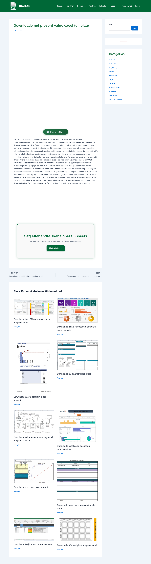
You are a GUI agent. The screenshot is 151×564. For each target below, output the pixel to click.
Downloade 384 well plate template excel (77, 545)
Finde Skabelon (55, 248)
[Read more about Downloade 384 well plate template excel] (77, 530)
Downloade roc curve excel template (31, 487)
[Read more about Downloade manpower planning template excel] (77, 480)
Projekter (70, 6)
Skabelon (113, 95)
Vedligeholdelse (115, 99)
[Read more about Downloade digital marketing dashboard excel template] (77, 310)
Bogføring (81, 6)
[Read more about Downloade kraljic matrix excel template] (34, 529)
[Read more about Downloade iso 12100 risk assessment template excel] (34, 306)
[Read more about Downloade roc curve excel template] (34, 471)
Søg (110, 24)
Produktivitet (126, 6)
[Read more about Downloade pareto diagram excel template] (34, 366)
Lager (137, 6)
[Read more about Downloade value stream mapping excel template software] (34, 421)
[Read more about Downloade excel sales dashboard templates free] (77, 426)
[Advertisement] (56, 50)
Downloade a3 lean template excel (74, 374)
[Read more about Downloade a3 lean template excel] (77, 355)
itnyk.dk (24, 6)
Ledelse (114, 6)
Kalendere (103, 6)
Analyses (112, 63)
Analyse (92, 6)
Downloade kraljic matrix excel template (33, 544)
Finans (60, 6)
